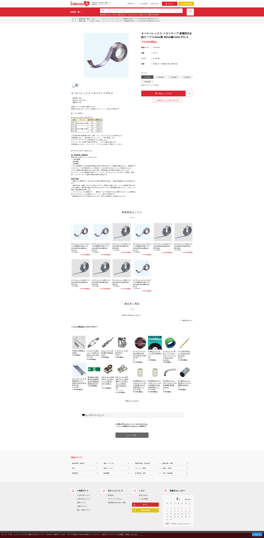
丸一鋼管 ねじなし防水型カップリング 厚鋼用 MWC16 (184, 383)
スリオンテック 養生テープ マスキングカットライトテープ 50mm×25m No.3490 (169, 355)
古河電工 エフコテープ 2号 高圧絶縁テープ (155, 353)
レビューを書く (132, 435)
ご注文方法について (83, 495)
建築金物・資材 (167, 463)
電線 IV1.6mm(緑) (153, 14)
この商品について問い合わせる (167, 100)
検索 (103, 10)
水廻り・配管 (166, 468)
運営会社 (111, 495)
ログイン (171, 4)
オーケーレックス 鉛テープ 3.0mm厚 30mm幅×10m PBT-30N (183, 246)
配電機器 (107, 473)
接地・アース (108, 468)
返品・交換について (83, 510)
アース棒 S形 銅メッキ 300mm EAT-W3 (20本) (184, 353)
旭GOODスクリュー (106, 14)
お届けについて (82, 506)
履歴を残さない (187, 320)
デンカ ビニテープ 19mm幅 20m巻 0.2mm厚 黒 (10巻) (139, 353)
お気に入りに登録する (190, 93)
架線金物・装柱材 (78, 463)
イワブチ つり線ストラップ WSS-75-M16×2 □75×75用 (93, 353)
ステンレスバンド (133, 14)
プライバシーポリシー (115, 499)
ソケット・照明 (140, 468)
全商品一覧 (75, 12)
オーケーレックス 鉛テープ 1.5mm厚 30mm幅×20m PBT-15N (80, 282)
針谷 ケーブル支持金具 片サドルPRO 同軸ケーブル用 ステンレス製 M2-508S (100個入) (122, 381)
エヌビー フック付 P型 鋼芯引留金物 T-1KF (107, 353)
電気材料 (75, 473)
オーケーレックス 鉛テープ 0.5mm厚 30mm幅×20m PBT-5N (121, 282)
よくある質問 (143, 3)
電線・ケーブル (109, 463)
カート (190, 14)
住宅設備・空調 (140, 473)
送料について (81, 502)
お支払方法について (83, 499)
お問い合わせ (155, 3)
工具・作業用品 (167, 473)
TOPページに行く (132, 401)
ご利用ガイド (131, 3)
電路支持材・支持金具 (142, 463)
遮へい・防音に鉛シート (120, 14)
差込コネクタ (143, 14)
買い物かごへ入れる (163, 93)
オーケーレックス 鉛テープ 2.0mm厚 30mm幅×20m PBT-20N (121, 246)
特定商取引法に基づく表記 (117, 502)
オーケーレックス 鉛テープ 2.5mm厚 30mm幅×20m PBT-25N (101, 282)
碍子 (73, 468)
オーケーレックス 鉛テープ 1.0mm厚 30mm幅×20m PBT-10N (162, 246)
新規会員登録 (187, 4)
